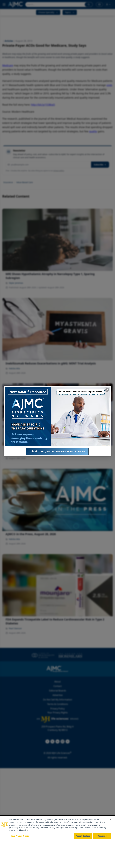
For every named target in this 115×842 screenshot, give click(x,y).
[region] (57, 828)
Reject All (102, 836)
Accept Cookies (83, 836)
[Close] (110, 820)
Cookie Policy (22, 830)
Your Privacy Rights (20, 836)
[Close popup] (107, 390)
